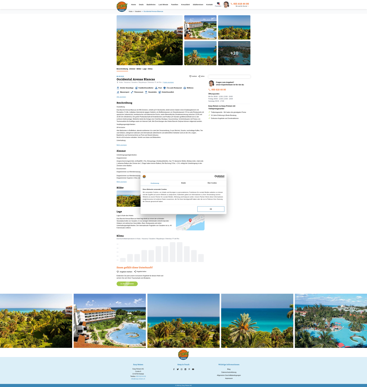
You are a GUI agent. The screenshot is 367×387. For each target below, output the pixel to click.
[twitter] (178, 369)
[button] (190, 220)
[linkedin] (185, 369)
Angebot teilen (141, 271)
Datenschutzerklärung (228, 372)
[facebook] (173, 369)
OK (211, 209)
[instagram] (181, 369)
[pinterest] (189, 369)
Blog (228, 369)
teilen (203, 76)
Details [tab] (183, 183)
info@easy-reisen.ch (138, 379)
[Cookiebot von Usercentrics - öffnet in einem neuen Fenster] (216, 176)
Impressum (229, 378)
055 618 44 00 (241, 3)
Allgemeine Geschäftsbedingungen (229, 375)
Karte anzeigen (168, 82)
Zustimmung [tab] (155, 183)
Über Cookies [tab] (212, 183)
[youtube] (193, 369)
